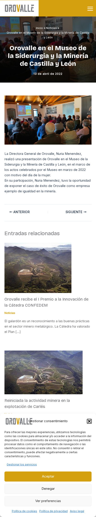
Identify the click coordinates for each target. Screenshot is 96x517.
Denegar (48, 488)
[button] (89, 421)
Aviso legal (77, 511)
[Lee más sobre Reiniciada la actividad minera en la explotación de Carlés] (43, 372)
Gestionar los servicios (22, 464)
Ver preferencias (48, 501)
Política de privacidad (53, 511)
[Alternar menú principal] (90, 9)
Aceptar (48, 476)
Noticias (9, 313)
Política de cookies (24, 511)
